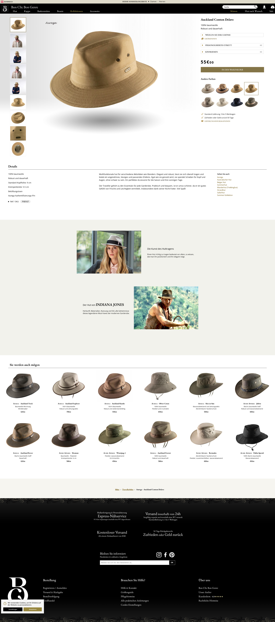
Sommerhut (222, 185)
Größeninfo (211, 39)
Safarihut (221, 192)
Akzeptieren (33, 609)
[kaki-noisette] (251, 102)
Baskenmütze (43, 11)
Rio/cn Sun (206, 403)
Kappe (27, 11)
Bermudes (206, 453)
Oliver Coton (160, 403)
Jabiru (252, 403)
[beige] (251, 88)
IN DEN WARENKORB (232, 69)
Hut (15, 11)
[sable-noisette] (208, 88)
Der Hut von (103, 304)
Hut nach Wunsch (253, 11)
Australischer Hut (224, 180)
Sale (271, 11)
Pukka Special (252, 453)
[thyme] (208, 102)
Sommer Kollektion (225, 195)
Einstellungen (13, 609)
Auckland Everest (160, 453)
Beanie (60, 11)
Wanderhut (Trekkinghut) (227, 187)
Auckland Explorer (69, 403)
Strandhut (221, 190)
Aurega (220, 177)
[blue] (237, 102)
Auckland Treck (23, 403)
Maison (233, 11)
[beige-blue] (222, 88)
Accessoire (95, 11)
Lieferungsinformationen (217, 121)
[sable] (222, 102)
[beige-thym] (237, 88)
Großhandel (49, 600)
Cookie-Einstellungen (131, 604)
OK (172, 562)
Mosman (69, 453)
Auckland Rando (114, 403)
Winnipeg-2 (114, 453)
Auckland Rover (23, 453)
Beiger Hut (221, 182)
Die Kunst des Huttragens (160, 248)
